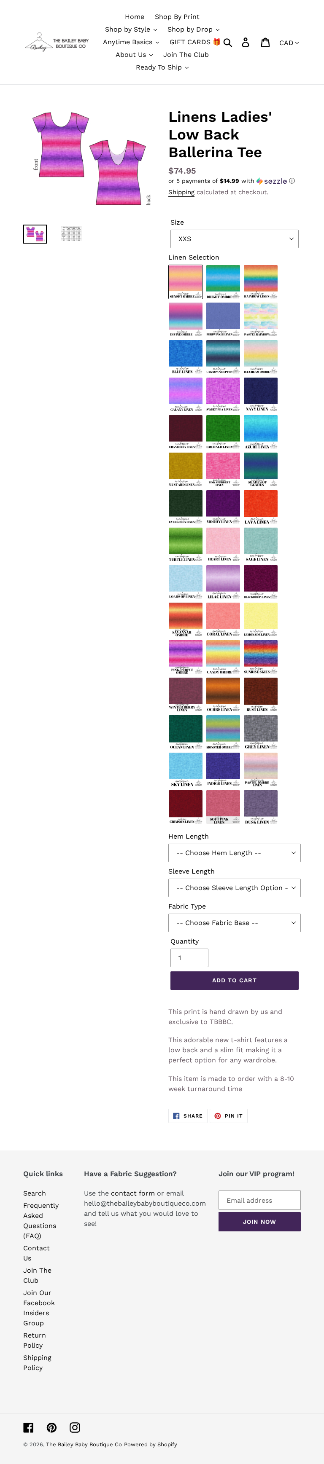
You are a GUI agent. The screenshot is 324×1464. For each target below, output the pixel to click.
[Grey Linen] (261, 732)
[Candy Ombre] (223, 657)
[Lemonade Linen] (261, 620)
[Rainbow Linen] (261, 282)
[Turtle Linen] (186, 545)
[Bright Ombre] (223, 282)
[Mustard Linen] (186, 470)
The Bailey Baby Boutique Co (84, 1444)
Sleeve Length (191, 871)
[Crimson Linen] (186, 807)
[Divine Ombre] (186, 320)
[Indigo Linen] (223, 770)
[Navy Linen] (261, 395)
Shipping (181, 192)
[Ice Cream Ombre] (261, 357)
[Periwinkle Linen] (223, 320)
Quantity (184, 941)
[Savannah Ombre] (186, 620)
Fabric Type (187, 906)
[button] (234, 181)
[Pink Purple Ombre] (186, 657)
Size (177, 222)
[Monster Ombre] (223, 732)
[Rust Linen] (261, 695)
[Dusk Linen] (261, 807)
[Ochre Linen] (223, 695)
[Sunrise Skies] (261, 657)
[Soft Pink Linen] (223, 807)
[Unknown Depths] (223, 357)
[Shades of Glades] (261, 470)
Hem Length (188, 836)
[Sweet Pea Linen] (223, 395)
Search (34, 1193)
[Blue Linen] (186, 357)
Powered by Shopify (150, 1444)
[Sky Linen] (186, 770)
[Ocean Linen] (186, 732)
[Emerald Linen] (223, 432)
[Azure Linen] (261, 432)
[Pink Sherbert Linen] (223, 470)
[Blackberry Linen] (261, 582)
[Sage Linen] (261, 545)
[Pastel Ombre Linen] (261, 770)
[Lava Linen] (261, 507)
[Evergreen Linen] (186, 507)
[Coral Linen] (223, 620)
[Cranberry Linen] (186, 432)
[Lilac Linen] (223, 582)
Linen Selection (193, 257)
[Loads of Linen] (186, 582)
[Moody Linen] (223, 507)
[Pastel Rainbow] (261, 320)
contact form (133, 1193)
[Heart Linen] (223, 545)
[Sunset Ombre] (186, 282)
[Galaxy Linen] (186, 395)
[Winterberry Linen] (186, 695)
